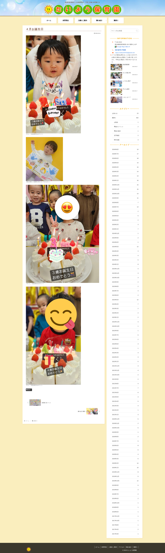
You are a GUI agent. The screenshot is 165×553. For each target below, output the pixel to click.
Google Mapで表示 (123, 46)
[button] (137, 31)
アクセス (121, 547)
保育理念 (104, 547)
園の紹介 (129, 547)
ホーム (97, 547)
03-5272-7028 (120, 50)
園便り (29, 389)
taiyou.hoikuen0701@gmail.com (125, 52)
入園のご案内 (113, 547)
